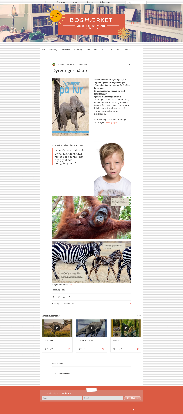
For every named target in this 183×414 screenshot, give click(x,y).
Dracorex (48, 340)
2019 (95, 50)
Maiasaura (118, 340)
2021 (111, 50)
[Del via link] (69, 297)
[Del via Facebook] (53, 297)
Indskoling (53, 50)
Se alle (139, 315)
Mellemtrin (66, 50)
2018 (88, 50)
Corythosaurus (86, 340)
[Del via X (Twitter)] (59, 297)
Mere (126, 50)
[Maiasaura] (126, 328)
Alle (43, 50)
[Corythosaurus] (91, 328)
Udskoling (78, 50)
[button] (139, 50)
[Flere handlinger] (129, 64)
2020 (103, 50)
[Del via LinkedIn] (64, 297)
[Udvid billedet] (91, 217)
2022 (118, 50)
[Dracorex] (57, 328)
